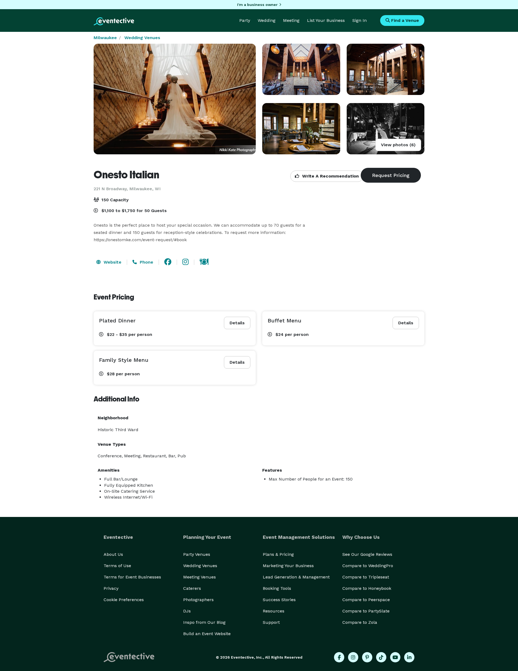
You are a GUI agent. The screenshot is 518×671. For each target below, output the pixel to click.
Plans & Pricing (278, 554)
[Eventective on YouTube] (395, 657)
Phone (145, 262)
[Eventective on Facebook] (339, 657)
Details (237, 322)
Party (244, 20)
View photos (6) (398, 144)
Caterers (192, 588)
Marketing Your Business (288, 565)
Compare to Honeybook (366, 588)
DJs (187, 611)
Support (271, 622)
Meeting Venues (199, 577)
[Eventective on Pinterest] (367, 657)
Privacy (111, 588)
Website (111, 262)
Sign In (359, 20)
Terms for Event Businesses (132, 577)
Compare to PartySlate (366, 611)
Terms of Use (117, 565)
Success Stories (279, 599)
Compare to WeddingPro (367, 565)
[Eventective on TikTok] (381, 657)
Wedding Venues (142, 37)
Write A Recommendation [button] (330, 176)
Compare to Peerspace (366, 599)
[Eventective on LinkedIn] (409, 657)
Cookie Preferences (124, 599)
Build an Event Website (207, 633)
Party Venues (196, 554)
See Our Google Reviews (367, 554)
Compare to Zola (359, 622)
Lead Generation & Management (296, 577)
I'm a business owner (257, 4)
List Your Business (326, 20)
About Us (113, 554)
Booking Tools (277, 588)
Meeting (291, 20)
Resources (273, 611)
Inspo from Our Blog (204, 622)
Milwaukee (105, 37)
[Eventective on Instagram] (353, 657)
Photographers (198, 599)
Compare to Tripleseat (365, 577)
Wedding (266, 20)
